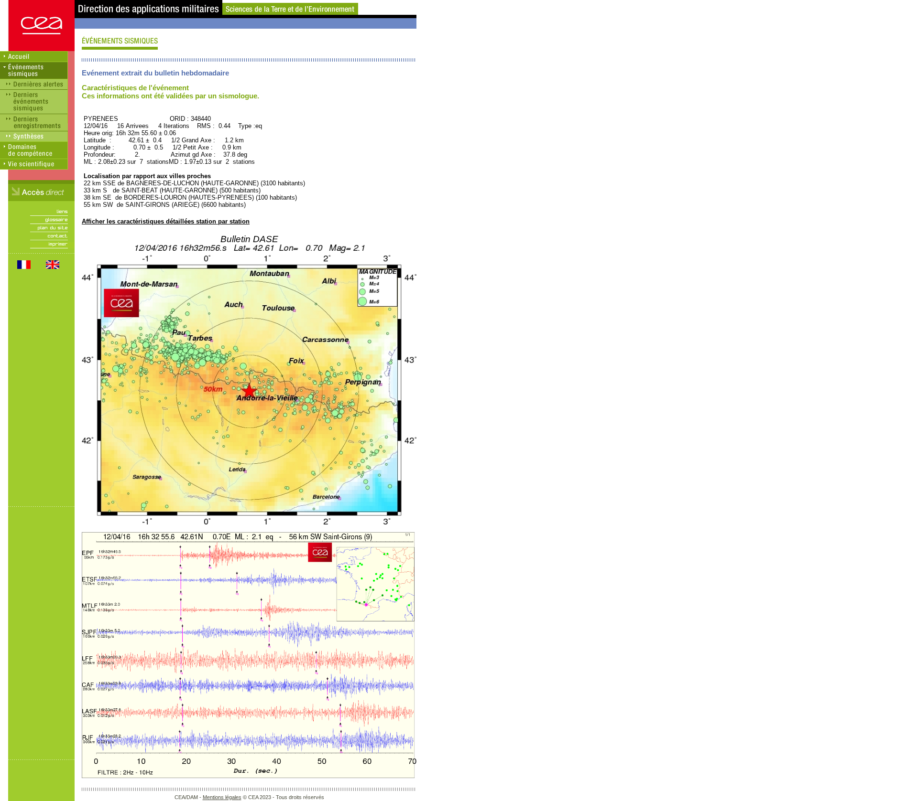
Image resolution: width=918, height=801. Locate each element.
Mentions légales (222, 797)
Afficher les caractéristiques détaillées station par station (166, 221)
